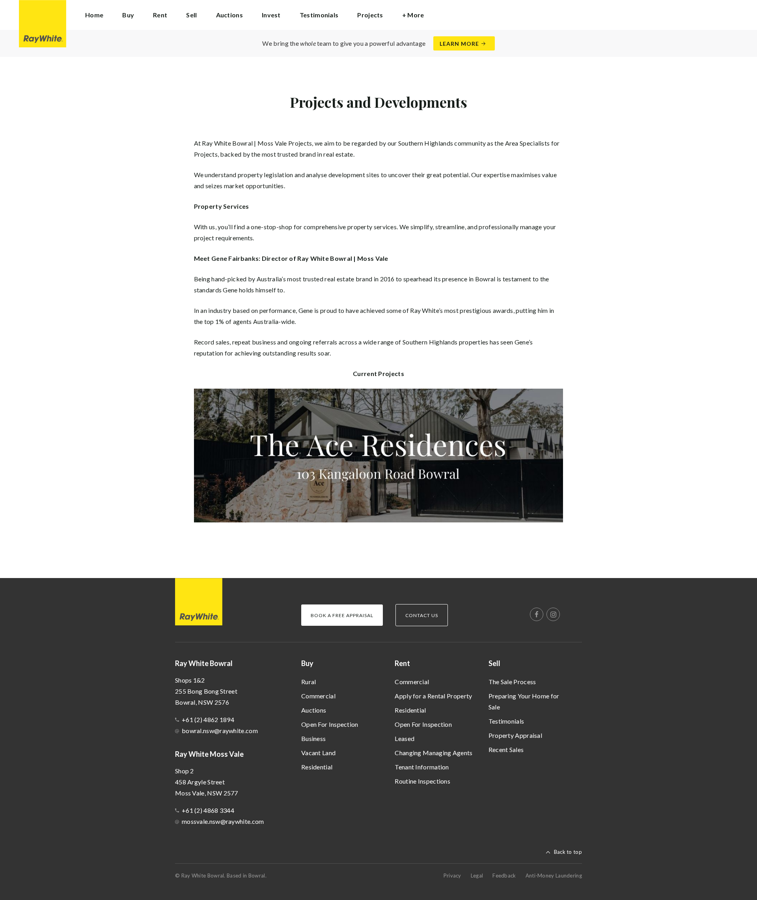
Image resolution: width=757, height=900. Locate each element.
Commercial (318, 696)
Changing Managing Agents (433, 752)
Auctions (229, 15)
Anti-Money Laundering (554, 875)
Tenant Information (422, 767)
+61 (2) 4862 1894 (208, 719)
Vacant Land (318, 752)
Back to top (568, 852)
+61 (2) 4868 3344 (208, 810)
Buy (307, 663)
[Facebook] (536, 614)
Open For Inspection (329, 724)
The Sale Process (512, 681)
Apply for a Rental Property (433, 696)
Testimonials (319, 15)
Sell (494, 663)
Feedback (504, 875)
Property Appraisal (515, 735)
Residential (316, 767)
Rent (402, 663)
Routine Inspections (422, 781)
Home (94, 15)
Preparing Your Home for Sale (524, 701)
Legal (477, 875)
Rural (308, 681)
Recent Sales (506, 749)
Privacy (452, 875)
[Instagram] (553, 614)
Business (313, 738)
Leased (404, 738)
